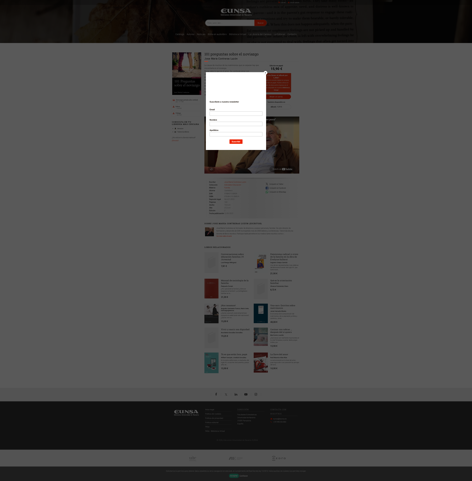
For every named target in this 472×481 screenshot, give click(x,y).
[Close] (265, 73)
